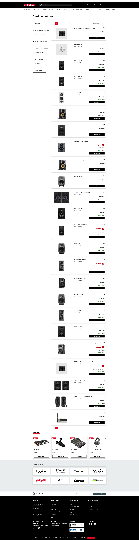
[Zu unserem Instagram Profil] (89, 524)
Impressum (53, 514)
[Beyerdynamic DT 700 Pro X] (97, 442)
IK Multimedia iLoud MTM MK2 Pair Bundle (84, 396)
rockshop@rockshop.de (38, 515)
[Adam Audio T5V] (61, 81)
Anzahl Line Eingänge (40, 37)
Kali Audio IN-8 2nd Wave (80, 278)
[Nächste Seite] (67, 23)
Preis (36, 67)
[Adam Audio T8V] (61, 213)
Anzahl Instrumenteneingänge (42, 30)
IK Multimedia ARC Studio (80, 413)
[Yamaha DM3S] (78, 442)
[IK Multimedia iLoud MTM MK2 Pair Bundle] (61, 401)
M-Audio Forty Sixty (78, 109)
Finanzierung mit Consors (75, 508)
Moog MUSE (36, 449)
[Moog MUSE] (41, 442)
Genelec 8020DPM (78, 294)
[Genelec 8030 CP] (61, 248)
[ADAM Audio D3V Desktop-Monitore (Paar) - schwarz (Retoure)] (61, 368)
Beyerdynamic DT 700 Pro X (95, 449)
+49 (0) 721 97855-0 (37, 513)
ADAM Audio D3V (78, 44)
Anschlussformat (39, 27)
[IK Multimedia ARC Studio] (61, 418)
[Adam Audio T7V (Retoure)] (61, 231)
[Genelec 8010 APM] (61, 181)
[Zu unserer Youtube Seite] (95, 524)
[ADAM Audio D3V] (61, 49)
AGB (52, 512)
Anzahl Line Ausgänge (40, 34)
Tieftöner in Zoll (39, 56)
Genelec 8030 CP (78, 243)
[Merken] (104, 28)
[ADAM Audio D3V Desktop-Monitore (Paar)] (61, 33)
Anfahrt (71, 504)
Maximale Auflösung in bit (41, 48)
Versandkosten (56, 537)
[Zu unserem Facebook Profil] (92, 524)
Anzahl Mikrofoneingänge (41, 41)
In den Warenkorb (97, 37)
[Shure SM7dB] (60, 442)
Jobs (52, 506)
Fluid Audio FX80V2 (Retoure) (81, 141)
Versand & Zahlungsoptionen (57, 508)
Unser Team (53, 504)
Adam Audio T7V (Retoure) (80, 224)
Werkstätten (72, 509)
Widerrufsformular (91, 537)
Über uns (53, 503)
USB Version (38, 63)
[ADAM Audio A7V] (61, 331)
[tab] (36, 432)
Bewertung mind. (39, 70)
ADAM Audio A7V (78, 327)
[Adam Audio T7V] (61, 65)
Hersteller (37, 23)
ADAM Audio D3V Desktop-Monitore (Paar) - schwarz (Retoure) (87, 362)
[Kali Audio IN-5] (61, 315)
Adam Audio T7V (78, 60)
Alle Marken (36, 487)
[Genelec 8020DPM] (61, 299)
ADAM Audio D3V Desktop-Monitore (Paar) (84, 28)
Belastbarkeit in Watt (40, 45)
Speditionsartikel (39, 52)
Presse (71, 512)
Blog (52, 517)
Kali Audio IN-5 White (79, 92)
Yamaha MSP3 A (78, 125)
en (114, 5)
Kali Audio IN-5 (77, 310)
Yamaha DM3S (74, 449)
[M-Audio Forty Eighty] (61, 165)
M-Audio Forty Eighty (79, 160)
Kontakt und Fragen (73, 503)
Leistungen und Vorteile (74, 506)
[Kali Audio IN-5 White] (61, 97)
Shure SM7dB (55, 449)
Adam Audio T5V (78, 76)
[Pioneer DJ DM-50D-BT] (61, 385)
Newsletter (72, 514)
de (112, 5)
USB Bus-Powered (39, 59)
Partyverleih (72, 511)
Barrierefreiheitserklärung (56, 516)
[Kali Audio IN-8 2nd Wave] (61, 283)
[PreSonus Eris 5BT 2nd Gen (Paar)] (61, 197)
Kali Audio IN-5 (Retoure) (80, 259)
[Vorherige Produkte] (31, 447)
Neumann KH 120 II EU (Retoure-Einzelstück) (85, 343)
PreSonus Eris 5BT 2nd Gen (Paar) (82, 192)
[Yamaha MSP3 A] (61, 130)
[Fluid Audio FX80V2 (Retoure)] (61, 147)
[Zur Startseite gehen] (29, 5)
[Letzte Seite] (69, 23)
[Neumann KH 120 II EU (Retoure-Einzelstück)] (61, 349)
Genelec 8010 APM (78, 176)
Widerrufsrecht (54, 509)
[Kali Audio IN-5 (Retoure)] (61, 266)
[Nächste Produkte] (107, 447)
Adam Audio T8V (78, 208)
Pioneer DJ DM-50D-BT (79, 380)
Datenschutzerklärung (55, 511)
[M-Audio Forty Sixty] (61, 114)
